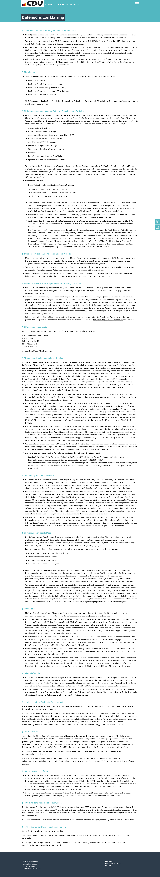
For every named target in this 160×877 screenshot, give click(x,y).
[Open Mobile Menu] (137, 3)
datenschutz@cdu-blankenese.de (108, 319)
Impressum (79, 44)
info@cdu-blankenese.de (31, 868)
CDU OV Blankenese (30, 861)
